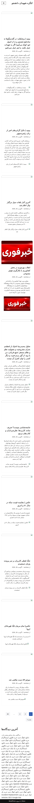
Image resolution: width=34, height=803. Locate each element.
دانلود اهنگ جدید (23, 738)
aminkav (26, 51)
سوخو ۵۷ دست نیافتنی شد (19, 680)
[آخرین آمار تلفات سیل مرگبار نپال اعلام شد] (17, 187)
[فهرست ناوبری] (3, 3)
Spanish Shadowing (20, 784)
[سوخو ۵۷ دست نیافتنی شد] (17, 665)
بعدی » (29, 719)
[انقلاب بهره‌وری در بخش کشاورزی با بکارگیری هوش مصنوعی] (17, 252)
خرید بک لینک (14, 748)
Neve (23, 801)
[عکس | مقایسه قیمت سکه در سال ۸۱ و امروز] (17, 487)
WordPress (12, 801)
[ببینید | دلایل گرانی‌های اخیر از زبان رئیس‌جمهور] (17, 115)
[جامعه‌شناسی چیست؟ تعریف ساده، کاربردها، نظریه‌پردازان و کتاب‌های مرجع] (17, 412)
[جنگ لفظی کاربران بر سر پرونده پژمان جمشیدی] (17, 545)
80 (8, 714)
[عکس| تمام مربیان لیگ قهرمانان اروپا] (17, 611)
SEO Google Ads (14, 797)
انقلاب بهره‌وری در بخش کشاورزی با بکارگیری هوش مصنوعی (19, 270)
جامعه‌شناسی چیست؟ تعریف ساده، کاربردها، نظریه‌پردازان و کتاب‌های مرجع (17, 430)
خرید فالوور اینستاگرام (9, 738)
